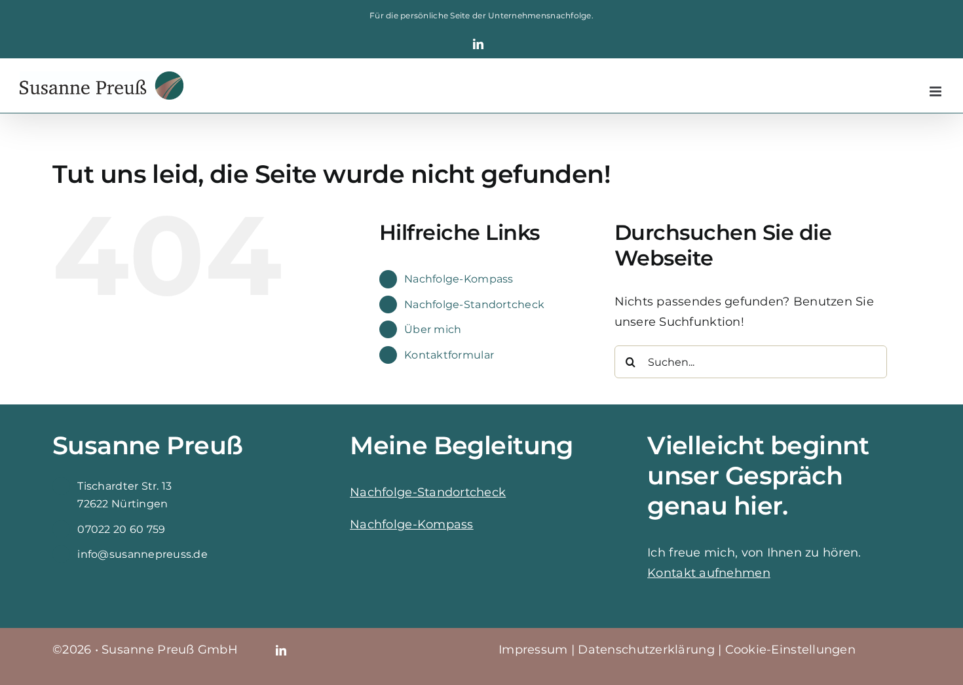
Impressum (533, 649)
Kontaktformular (449, 355)
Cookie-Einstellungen (790, 649)
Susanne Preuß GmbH (170, 649)
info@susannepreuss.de (142, 554)
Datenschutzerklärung (646, 649)
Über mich (432, 329)
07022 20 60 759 (121, 529)
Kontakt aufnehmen (708, 573)
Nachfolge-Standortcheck (474, 304)
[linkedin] (281, 650)
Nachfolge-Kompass (459, 279)
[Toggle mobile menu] (936, 91)
